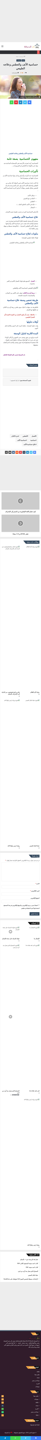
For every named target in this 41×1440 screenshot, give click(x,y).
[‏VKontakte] (13, 452)
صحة (17, 56)
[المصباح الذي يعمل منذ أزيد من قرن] (10, 1016)
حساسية (33, 440)
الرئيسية (21, 56)
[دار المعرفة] (32, 46)
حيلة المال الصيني (34, 846)
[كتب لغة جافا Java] (30, 1016)
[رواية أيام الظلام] (30, 618)
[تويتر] (25, 102)
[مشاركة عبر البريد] (9, 452)
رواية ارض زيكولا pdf (14, 846)
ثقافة (38, 1371)
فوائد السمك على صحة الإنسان (10, 938)
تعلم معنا (37, 1374)
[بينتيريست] (16, 102)
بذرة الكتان (14, 436)
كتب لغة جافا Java (34, 1091)
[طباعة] (6, 452)
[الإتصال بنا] (30, 932)
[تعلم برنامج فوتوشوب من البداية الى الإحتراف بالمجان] (11, 618)
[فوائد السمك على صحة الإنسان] (10, 932)
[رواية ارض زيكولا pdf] (11, 771)
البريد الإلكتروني (34, 891)
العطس (25, 436)
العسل (34, 436)
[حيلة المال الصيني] (30, 771)
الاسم (37, 883)
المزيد (38, 1383)
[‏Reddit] (17, 452)
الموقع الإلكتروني (35, 898)
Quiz (37, 1415)
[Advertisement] (20, 20)
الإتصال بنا (36, 938)
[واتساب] (11, 102)
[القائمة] (2, 47)
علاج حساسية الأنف (30, 444)
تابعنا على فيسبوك (35, 1425)
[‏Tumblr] (24, 452)
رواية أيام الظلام (34, 692)
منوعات (19, 60)
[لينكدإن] (20, 102)
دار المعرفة (21, 355)
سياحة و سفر (36, 1380)
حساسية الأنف (21, 440)
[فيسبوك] (29, 102)
